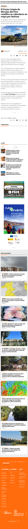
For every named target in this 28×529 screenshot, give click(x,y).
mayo (2, 118)
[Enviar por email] (11, 55)
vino (5, 118)
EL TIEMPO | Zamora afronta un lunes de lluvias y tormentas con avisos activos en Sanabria (13, 275)
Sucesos (4, 501)
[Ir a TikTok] (13, 462)
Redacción (7, 51)
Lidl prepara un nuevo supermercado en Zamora (13, 173)
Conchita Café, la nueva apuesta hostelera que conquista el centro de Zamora (13, 152)
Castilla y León (4, 492)
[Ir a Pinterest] (20, 462)
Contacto (21, 486)
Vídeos (12, 480)
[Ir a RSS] (24, 462)
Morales (14, 118)
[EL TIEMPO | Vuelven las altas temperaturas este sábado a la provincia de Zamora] (14, 438)
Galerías (12, 478)
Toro (3, 480)
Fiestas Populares (4, 488)
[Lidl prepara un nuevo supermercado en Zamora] (3, 173)
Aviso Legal (22, 484)
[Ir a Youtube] (22, 462)
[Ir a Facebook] (11, 462)
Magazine (4, 506)
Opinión (12, 475)
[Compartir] (14, 55)
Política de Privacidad (22, 481)
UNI (11, 473)
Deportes (4, 499)
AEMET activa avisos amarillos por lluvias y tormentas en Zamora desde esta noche (13, 300)
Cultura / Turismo (4, 496)
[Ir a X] (15, 462)
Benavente (4, 478)
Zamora (4, 473)
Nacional (4, 503)
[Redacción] (2, 51)
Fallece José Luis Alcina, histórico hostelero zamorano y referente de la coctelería (14, 159)
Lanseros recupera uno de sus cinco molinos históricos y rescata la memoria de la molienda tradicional (13, 375)
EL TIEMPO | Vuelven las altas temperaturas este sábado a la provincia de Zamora (11, 450)
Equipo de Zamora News (22, 473)
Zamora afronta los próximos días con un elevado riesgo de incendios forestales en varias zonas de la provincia (13, 401)
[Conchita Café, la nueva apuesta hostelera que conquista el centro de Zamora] (3, 151)
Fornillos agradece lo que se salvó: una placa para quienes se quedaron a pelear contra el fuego (13, 325)
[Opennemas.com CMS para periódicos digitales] (14, 521)
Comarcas (4, 485)
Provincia (4, 6)
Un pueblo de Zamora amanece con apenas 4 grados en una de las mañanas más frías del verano (14, 425)
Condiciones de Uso (22, 477)
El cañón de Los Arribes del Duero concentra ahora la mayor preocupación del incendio (13, 167)
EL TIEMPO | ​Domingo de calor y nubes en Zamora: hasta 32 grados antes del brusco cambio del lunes (13, 350)
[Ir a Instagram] (18, 462)
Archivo (12, 482)
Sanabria (4, 482)
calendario (9, 118)
